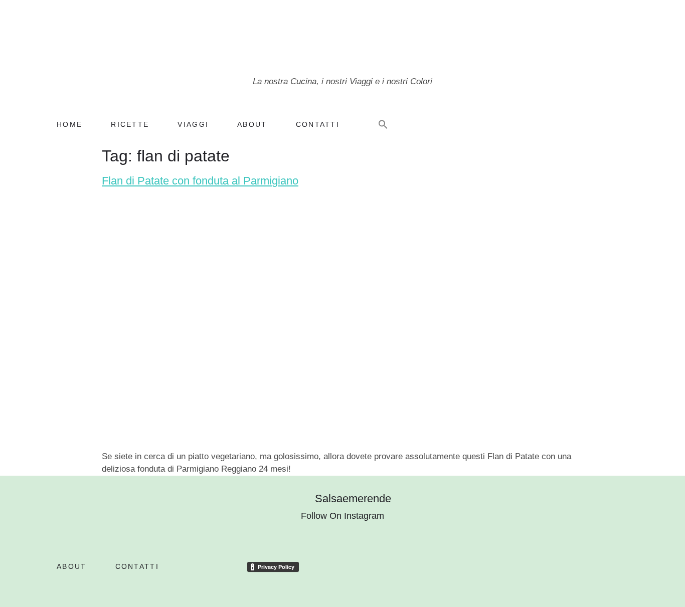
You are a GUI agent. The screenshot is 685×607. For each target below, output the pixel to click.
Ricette (130, 124)
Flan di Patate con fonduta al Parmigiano (200, 180)
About (252, 124)
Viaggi (193, 124)
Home (69, 124)
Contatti (317, 124)
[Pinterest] (590, 125)
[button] (383, 124)
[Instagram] (555, 125)
